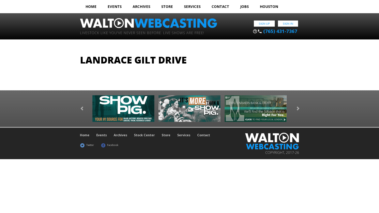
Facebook (112, 145)
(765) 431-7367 (275, 31)
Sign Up (264, 23)
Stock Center (144, 135)
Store (167, 6)
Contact (220, 6)
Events (115, 6)
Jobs (244, 6)
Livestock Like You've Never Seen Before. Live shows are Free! (142, 32)
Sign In (288, 23)
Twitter (90, 145)
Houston (269, 6)
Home (91, 6)
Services (192, 6)
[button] (82, 108)
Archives (141, 6)
